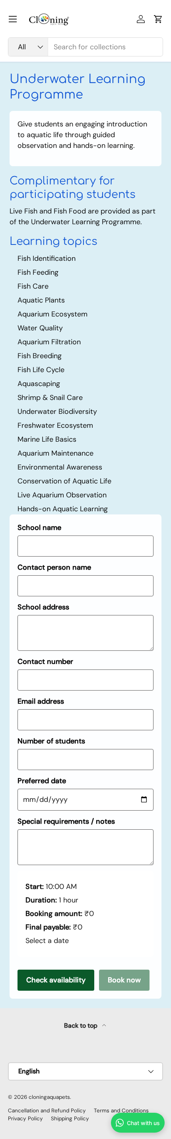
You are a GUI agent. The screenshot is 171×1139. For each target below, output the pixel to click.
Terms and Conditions (121, 1110)
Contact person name (54, 567)
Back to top (81, 1025)
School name (39, 527)
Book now (124, 980)
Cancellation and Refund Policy (47, 1110)
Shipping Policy (70, 1118)
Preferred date (41, 781)
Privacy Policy (25, 1118)
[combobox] (85, 47)
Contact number (45, 661)
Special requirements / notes (66, 821)
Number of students (51, 741)
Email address (40, 701)
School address (43, 607)
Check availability (56, 980)
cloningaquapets (49, 1097)
